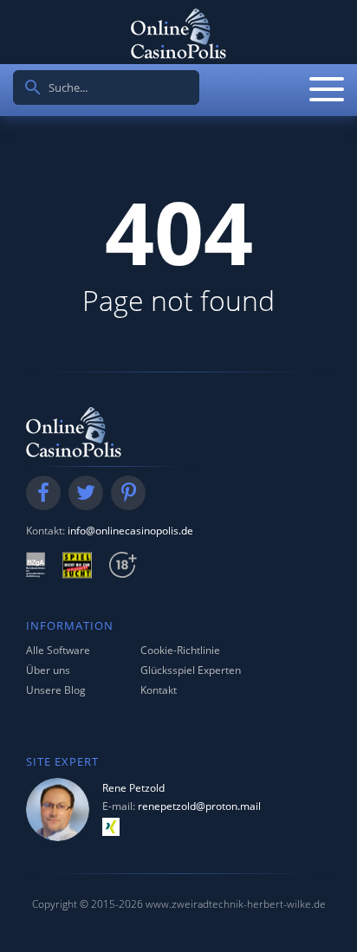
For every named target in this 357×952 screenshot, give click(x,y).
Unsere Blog (56, 690)
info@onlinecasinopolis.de (130, 530)
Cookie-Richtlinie (180, 650)
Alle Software (58, 650)
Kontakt (158, 690)
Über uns (48, 670)
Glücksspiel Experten (190, 670)
